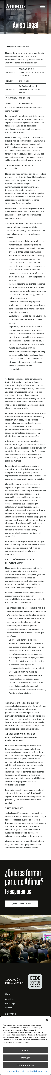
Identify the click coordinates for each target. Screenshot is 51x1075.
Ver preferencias (25, 1065)
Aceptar (25, 1050)
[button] (47, 1019)
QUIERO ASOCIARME (21, 903)
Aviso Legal (42, 1071)
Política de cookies (11, 1071)
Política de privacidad (28, 1071)
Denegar (25, 1057)
